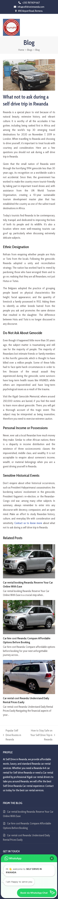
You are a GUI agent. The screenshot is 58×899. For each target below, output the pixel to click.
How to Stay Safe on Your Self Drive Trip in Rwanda (39, 735)
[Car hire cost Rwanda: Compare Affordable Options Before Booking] (29, 616)
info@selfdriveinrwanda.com (31, 6)
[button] (53, 25)
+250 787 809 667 (31, 2)
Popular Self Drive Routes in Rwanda (12, 735)
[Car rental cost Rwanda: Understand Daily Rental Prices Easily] (29, 676)
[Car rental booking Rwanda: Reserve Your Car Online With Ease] (29, 561)
